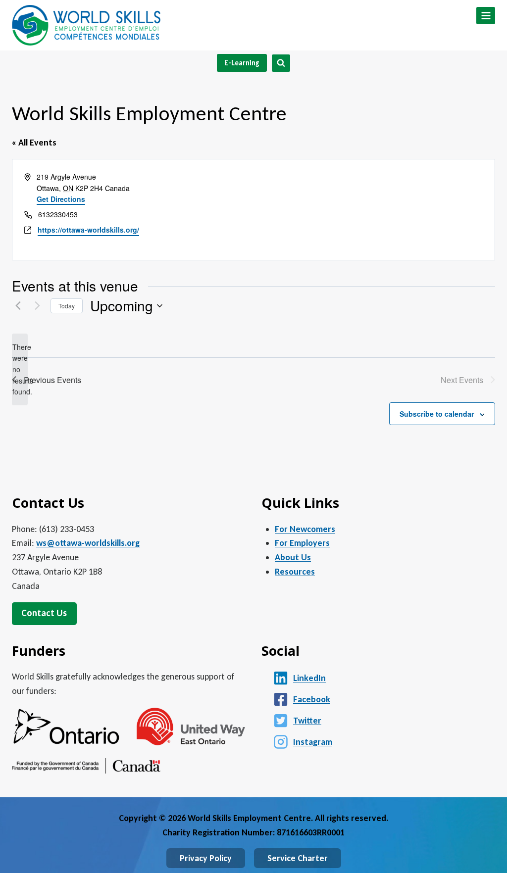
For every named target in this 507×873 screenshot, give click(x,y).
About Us (293, 557)
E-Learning (241, 62)
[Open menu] (485, 15)
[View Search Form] (281, 63)
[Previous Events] (18, 306)
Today (66, 305)
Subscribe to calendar (437, 414)
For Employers (302, 542)
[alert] (20, 369)
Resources (295, 571)
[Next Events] (37, 306)
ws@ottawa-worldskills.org (88, 542)
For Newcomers (305, 529)
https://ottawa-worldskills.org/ (88, 230)
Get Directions (61, 199)
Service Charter (297, 858)
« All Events (34, 142)
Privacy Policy (206, 858)
